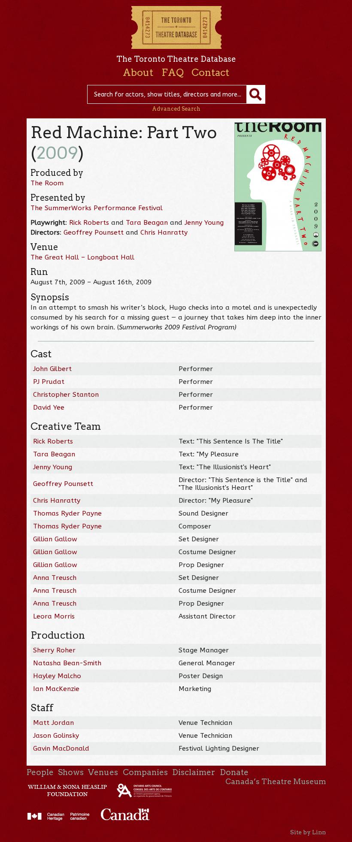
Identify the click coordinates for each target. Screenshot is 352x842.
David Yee (48, 407)
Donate (234, 772)
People (40, 772)
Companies (145, 772)
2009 (57, 153)
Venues (103, 772)
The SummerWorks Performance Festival (96, 208)
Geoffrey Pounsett (94, 232)
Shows (71, 772)
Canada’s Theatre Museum (275, 781)
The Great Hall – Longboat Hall (82, 257)
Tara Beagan (147, 222)
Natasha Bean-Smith (67, 663)
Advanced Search (176, 109)
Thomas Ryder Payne (67, 513)
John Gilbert (52, 369)
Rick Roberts (89, 222)
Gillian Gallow (55, 539)
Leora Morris (54, 616)
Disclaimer (193, 772)
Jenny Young (204, 222)
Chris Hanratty (164, 232)
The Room (47, 183)
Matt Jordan (53, 723)
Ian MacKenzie (56, 689)
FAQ (172, 72)
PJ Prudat (48, 382)
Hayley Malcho (57, 676)
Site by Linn (308, 832)
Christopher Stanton (66, 394)
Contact (210, 72)
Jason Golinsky (56, 735)
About (138, 72)
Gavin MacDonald (61, 748)
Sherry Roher (54, 650)
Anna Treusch (54, 578)
